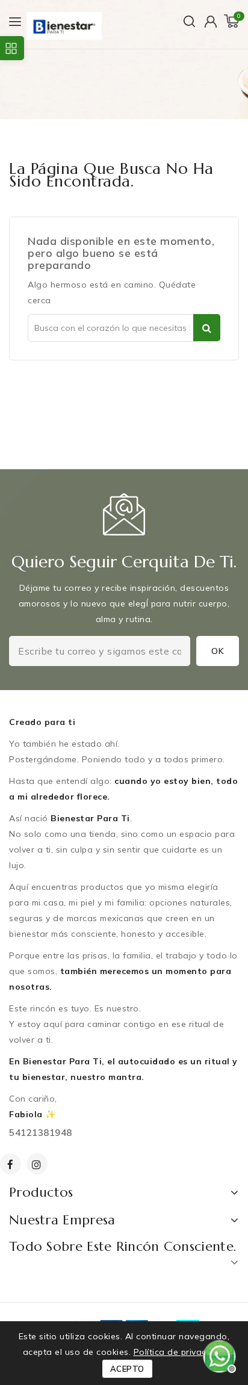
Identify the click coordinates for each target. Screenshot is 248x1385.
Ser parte (206, 327)
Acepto (127, 1369)
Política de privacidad (180, 1351)
